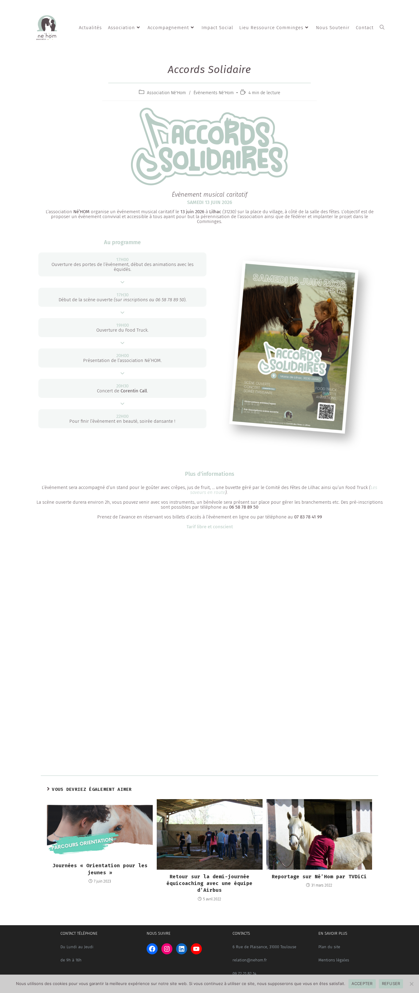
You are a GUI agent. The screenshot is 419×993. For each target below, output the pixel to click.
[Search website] (382, 27)
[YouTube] (196, 948)
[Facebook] (152, 948)
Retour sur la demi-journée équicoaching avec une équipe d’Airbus (209, 883)
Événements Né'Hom (214, 92)
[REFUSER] (411, 984)
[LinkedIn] (181, 948)
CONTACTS (241, 933)
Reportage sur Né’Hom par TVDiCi (319, 876)
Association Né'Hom (166, 92)
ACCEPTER (362, 983)
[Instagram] (166, 948)
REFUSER (391, 983)
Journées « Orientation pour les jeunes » (100, 869)
